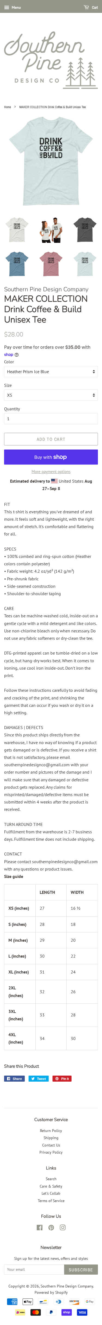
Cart (94, 7)
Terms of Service (51, 1200)
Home (7, 107)
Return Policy (51, 1130)
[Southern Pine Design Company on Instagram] (63, 1228)
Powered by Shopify (51, 1292)
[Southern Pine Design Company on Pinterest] (51, 1228)
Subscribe (81, 1270)
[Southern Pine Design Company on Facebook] (39, 1228)
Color (9, 361)
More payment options (51, 471)
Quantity (12, 408)
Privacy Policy (51, 1152)
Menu (16, 7)
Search (51, 1178)
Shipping (51, 1137)
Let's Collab (51, 1193)
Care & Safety (51, 1186)
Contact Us (51, 1145)
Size (8, 385)
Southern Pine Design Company (67, 1286)
